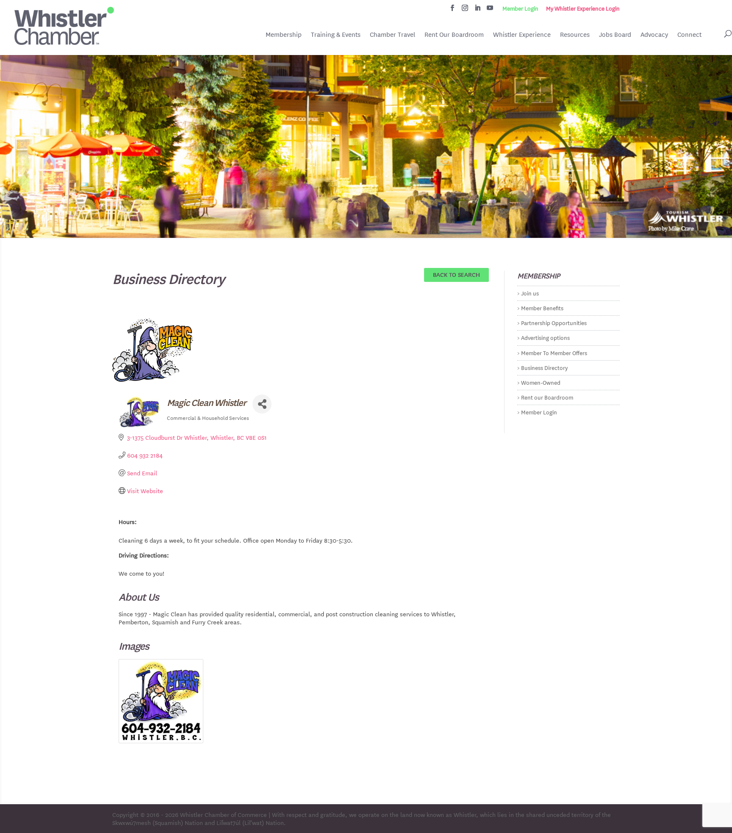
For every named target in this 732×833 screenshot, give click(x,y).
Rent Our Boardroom (454, 35)
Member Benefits (542, 307)
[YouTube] (490, 10)
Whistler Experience (522, 34)
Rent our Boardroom (547, 396)
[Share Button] (262, 404)
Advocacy (654, 34)
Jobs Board (615, 35)
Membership (284, 34)
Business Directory (544, 367)
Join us (530, 292)
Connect (689, 34)
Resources (575, 34)
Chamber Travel (392, 35)
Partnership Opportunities (554, 322)
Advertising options (545, 337)
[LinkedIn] (477, 10)
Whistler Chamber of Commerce (223, 814)
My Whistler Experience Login (583, 8)
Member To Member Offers (554, 352)
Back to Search (456, 274)
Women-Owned (540, 382)
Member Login (520, 8)
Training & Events (335, 34)
